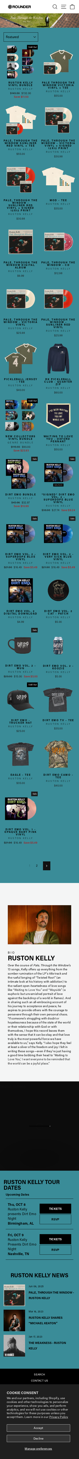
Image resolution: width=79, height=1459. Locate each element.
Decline (38, 1438)
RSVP (61, 1219)
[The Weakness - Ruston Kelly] (14, 1345)
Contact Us (39, 1380)
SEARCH (39, 1374)
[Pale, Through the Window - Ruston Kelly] (14, 1295)
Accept (38, 1428)
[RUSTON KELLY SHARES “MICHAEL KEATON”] (14, 1320)
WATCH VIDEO (41, 1165)
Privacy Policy (58, 1417)
